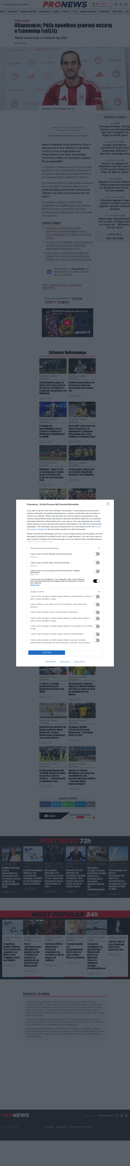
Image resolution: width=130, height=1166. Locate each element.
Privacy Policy (79, 662)
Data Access (65, 662)
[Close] (109, 504)
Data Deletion (50, 662)
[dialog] (65, 583)
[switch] (96, 554)
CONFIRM (46, 653)
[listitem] (65, 548)
